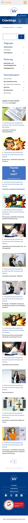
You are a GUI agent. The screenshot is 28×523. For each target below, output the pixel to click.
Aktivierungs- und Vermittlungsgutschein (10, 64)
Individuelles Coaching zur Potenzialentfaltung (9, 131)
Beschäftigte (7, 50)
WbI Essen (6, 87)
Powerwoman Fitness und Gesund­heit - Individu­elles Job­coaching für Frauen (12, 336)
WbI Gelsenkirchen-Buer (10, 81)
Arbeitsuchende (8, 47)
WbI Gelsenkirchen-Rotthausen (12, 84)
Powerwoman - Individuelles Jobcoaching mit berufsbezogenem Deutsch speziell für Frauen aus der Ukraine (13, 451)
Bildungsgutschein (9, 68)
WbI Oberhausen (8, 90)
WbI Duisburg (7, 93)
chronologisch (12, 103)
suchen (21, 36)
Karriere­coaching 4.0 (7, 392)
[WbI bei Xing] (21, 495)
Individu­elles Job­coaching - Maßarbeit (12, 276)
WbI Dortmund (8, 78)
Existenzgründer (8, 52)
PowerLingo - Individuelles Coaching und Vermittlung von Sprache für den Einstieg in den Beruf (13, 305)
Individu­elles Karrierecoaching (10, 364)
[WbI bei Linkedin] (16, 495)
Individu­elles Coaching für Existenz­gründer (13, 189)
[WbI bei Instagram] (11, 495)
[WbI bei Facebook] (6, 495)
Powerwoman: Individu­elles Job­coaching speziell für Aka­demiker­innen (13, 217)
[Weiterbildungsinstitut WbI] (8, 27)
